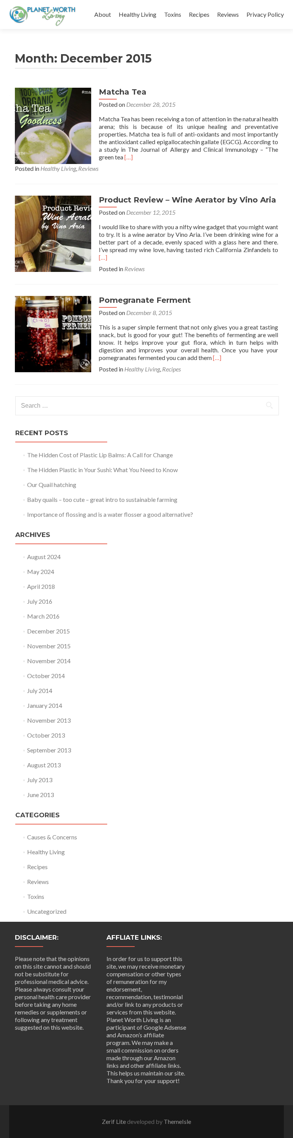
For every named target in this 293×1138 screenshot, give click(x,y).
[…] (128, 157)
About (102, 14)
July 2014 (39, 690)
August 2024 (44, 556)
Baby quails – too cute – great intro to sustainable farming (102, 499)
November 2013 (49, 720)
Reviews (228, 14)
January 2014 (44, 705)
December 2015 (48, 631)
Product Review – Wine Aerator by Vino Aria (187, 199)
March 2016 (43, 616)
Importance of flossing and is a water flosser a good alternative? (110, 514)
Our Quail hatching (51, 484)
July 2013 (39, 779)
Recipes (199, 14)
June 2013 (40, 794)
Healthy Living (137, 14)
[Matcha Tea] (53, 125)
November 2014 (49, 660)
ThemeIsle (177, 1121)
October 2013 (46, 735)
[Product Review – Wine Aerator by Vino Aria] (53, 232)
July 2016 (39, 601)
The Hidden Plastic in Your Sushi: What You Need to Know (102, 469)
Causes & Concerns (52, 837)
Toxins (172, 14)
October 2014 (46, 675)
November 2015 (49, 645)
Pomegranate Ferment (145, 300)
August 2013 (44, 764)
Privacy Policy (265, 14)
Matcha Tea (122, 91)
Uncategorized (46, 911)
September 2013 (49, 750)
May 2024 (40, 571)
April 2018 (41, 586)
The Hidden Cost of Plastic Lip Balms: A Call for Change (100, 454)
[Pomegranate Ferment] (53, 333)
